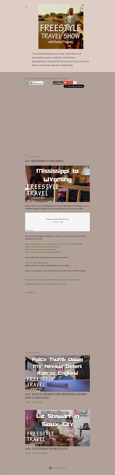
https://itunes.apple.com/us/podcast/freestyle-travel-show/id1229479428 (53, 244)
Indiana (61, 280)
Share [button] (27, 155)
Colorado (29, 280)
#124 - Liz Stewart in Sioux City (46, 448)
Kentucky (76, 280)
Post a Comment (40, 453)
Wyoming (62, 284)
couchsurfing (40, 280)
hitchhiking (52, 280)
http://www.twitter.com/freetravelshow (40, 249)
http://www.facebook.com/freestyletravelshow (43, 252)
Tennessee (47, 284)
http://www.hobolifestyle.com (36, 263)
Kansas (68, 280)
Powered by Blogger (59, 468)
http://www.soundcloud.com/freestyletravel (42, 247)
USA (55, 284)
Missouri (38, 284)
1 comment (38, 402)
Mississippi (29, 284)
